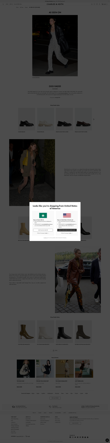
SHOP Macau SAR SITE (43, 230)
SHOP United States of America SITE (67, 230)
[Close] (79, 204)
